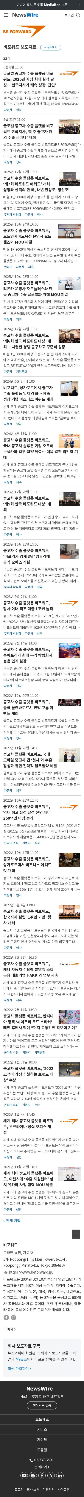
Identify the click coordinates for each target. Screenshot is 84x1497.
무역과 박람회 (12, 214)
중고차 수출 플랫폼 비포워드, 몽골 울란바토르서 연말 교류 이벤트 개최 (28, 707)
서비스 (42, 1429)
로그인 (19, 1490)
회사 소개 (33, 1490)
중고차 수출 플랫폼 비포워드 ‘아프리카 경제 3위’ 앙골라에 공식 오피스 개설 (26, 556)
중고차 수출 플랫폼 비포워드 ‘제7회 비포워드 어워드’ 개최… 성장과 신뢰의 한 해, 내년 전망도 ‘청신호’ (36, 184)
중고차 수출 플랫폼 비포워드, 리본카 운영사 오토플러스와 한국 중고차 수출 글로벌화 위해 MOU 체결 (35, 289)
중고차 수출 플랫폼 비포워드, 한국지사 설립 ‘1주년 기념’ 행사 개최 (27, 917)
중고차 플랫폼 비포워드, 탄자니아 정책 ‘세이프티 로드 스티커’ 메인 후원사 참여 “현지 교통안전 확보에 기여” (40, 1022)
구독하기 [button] (50, 47)
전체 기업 (11, 1220)
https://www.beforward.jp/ (31, 1272)
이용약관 (48, 1490)
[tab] (42, 1419)
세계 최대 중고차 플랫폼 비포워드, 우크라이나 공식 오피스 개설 (28, 1126)
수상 (37, 1105)
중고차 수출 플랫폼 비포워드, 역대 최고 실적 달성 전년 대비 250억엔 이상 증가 (27, 812)
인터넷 (8, 267)
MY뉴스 (21, 1359)
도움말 (42, 1450)
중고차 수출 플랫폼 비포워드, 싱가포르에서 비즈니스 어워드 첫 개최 (27, 865)
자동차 (8, 110)
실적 (19, 110)
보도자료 (42, 1419)
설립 (39, 587)
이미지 (8, 1329)
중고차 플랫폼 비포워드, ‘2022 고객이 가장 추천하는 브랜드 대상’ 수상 (28, 1074)
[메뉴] (5, 15)
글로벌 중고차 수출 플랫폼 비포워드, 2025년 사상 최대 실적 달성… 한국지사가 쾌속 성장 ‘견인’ (29, 79)
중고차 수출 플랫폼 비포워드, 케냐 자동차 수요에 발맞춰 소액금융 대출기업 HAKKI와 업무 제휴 (30, 969)
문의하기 (41, 1467)
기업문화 (21, 372)
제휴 (31, 267)
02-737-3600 (43, 1460)
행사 (19, 162)
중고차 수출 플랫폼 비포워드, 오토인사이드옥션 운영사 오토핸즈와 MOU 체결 (27, 236)
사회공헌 (39, 1052)
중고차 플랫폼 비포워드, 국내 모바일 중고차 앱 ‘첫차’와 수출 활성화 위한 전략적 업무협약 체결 (30, 760)
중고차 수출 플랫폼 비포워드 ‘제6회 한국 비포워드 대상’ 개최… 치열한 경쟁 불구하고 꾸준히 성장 (34, 341)
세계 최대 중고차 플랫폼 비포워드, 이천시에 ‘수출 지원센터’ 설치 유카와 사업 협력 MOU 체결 (28, 1179)
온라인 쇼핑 (11, 843)
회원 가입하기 (19, 1368)
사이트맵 (63, 1490)
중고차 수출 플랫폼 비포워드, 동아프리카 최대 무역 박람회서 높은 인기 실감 (27, 655)
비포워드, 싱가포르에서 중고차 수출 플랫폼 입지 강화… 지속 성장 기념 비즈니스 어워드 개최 (28, 393)
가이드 (42, 1439)
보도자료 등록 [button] (42, 1405)
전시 (19, 686)
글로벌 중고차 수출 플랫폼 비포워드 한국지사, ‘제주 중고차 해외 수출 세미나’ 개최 (28, 131)
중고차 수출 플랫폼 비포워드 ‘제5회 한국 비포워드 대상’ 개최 (27, 504)
